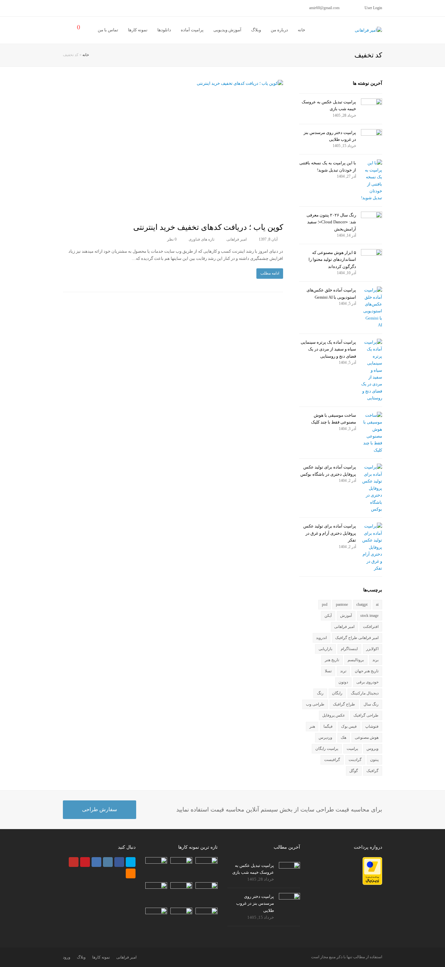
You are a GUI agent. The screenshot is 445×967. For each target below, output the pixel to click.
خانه (85, 55)
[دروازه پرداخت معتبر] (372, 883)
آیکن (328, 615)
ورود (66, 957)
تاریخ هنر (332, 660)
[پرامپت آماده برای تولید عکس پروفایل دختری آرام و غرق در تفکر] (371, 547)
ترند (343, 671)
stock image (369, 615)
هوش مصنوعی (367, 737)
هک (343, 737)
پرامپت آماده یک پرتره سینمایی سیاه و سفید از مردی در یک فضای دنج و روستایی (328, 349)
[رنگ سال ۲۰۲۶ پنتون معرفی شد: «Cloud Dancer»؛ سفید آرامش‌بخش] (371, 218)
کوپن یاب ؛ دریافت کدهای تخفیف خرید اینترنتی (208, 227)
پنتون (374, 759)
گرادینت (355, 759)
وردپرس (325, 737)
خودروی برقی (367, 682)
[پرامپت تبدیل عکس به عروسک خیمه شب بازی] (371, 105)
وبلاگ (81, 957)
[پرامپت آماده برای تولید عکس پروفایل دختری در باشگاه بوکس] (371, 488)
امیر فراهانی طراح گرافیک (357, 637)
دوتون (343, 682)
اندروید (321, 637)
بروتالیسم (356, 660)
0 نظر (172, 239)
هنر (312, 726)
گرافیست (332, 759)
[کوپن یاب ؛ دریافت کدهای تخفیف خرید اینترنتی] (173, 147)
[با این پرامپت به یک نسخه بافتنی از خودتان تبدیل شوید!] (371, 180)
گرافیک (372, 770)
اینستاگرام (349, 649)
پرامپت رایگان (326, 748)
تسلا (328, 671)
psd (324, 604)
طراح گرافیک (344, 704)
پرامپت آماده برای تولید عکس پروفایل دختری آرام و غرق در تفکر (329, 533)
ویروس (372, 748)
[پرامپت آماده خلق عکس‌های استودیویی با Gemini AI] (371, 308)
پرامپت (352, 748)
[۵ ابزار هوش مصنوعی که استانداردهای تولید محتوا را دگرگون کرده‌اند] (371, 255)
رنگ (320, 693)
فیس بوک (349, 726)
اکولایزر (372, 649)
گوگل (353, 770)
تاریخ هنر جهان (367, 671)
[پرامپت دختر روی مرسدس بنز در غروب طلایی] (371, 135)
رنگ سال (371, 704)
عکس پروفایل (333, 715)
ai (377, 604)
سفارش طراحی (99, 809)
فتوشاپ (372, 726)
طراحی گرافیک (366, 715)
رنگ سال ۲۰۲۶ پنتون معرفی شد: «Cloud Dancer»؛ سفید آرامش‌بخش (331, 222)
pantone (342, 604)
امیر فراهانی (236, 239)
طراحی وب (315, 704)
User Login (373, 8)
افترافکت (371, 626)
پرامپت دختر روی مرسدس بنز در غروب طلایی (255, 903)
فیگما (328, 726)
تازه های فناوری (201, 239)
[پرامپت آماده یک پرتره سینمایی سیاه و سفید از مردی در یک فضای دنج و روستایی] (371, 370)
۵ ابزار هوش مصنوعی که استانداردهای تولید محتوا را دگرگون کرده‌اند (332, 259)
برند (375, 660)
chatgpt (361, 604)
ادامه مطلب (269, 273)
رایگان (337, 693)
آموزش (346, 615)
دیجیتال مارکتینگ (365, 693)
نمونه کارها (101, 957)
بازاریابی (325, 649)
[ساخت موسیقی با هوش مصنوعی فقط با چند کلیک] (371, 433)
